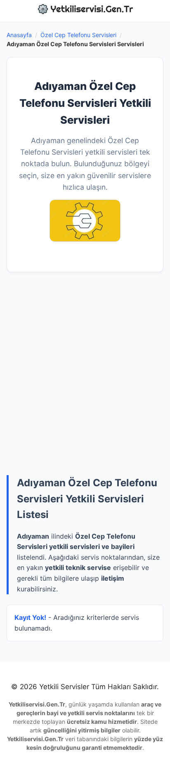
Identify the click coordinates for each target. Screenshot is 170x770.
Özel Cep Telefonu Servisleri (78, 34)
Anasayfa (19, 34)
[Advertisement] (85, 369)
